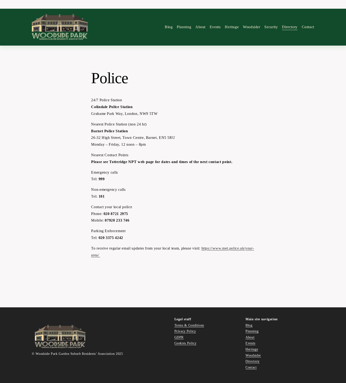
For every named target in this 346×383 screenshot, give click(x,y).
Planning (184, 27)
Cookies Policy (185, 343)
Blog (169, 27)
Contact (308, 27)
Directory (252, 361)
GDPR (179, 337)
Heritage (251, 349)
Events (215, 27)
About (249, 337)
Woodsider (251, 27)
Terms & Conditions (189, 325)
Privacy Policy (185, 331)
